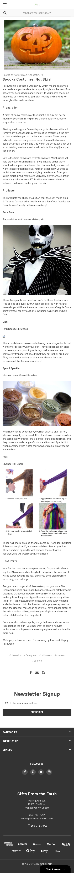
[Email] (37, 673)
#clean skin (15, 655)
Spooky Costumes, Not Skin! (27, 79)
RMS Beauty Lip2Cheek (15, 329)
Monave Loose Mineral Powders (20, 375)
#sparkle (37, 660)
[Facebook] (30, 673)
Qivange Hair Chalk (13, 464)
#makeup (59, 655)
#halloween (45, 655)
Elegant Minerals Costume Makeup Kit (23, 219)
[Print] (43, 673)
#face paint (30, 655)
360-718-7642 (39, 825)
